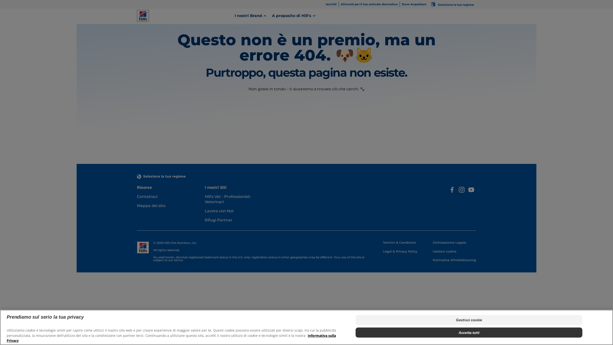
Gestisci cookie (469, 320)
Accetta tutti (469, 332)
